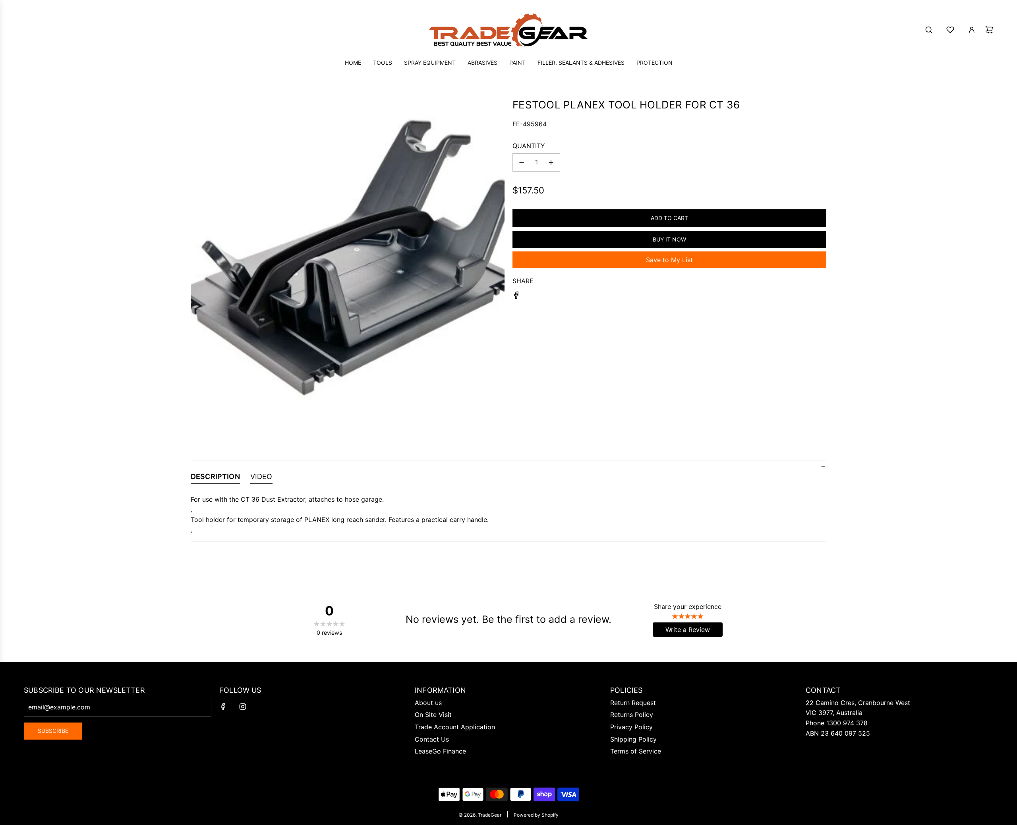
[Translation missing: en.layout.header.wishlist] (950, 30)
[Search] (929, 30)
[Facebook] (223, 706)
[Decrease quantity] (521, 162)
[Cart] (989, 30)
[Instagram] (242, 706)
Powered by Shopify (536, 815)
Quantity (528, 146)
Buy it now (669, 239)
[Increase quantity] (551, 162)
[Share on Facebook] (516, 296)
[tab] (215, 478)
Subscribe (53, 730)
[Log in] (971, 30)
